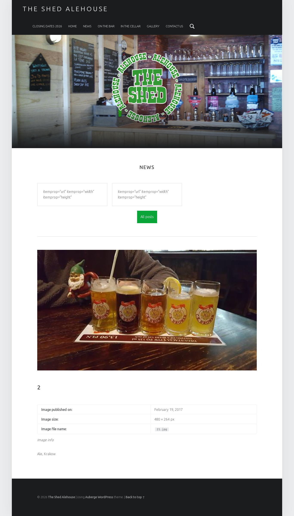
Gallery (153, 26)
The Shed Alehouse (61, 497)
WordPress (105, 497)
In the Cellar (131, 26)
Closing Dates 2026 (47, 26)
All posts (147, 217)
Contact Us (174, 26)
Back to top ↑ (135, 497)
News (87, 26)
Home (72, 26)
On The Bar (106, 26)
